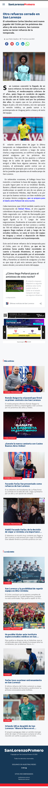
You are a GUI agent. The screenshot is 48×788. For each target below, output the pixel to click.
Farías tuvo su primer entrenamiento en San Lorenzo (23, 681)
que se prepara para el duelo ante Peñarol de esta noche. (24, 199)
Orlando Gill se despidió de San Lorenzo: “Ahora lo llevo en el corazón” (20, 727)
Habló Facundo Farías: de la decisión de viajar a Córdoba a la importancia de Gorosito (23, 530)
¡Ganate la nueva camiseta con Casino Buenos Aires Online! (24, 444)
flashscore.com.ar (24, 779)
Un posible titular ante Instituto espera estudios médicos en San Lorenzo (21, 635)
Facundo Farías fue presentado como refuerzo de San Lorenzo (23, 485)
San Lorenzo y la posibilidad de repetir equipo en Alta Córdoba (24, 589)
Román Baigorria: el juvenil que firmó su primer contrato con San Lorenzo (23, 399)
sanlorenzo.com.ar (24, 777)
